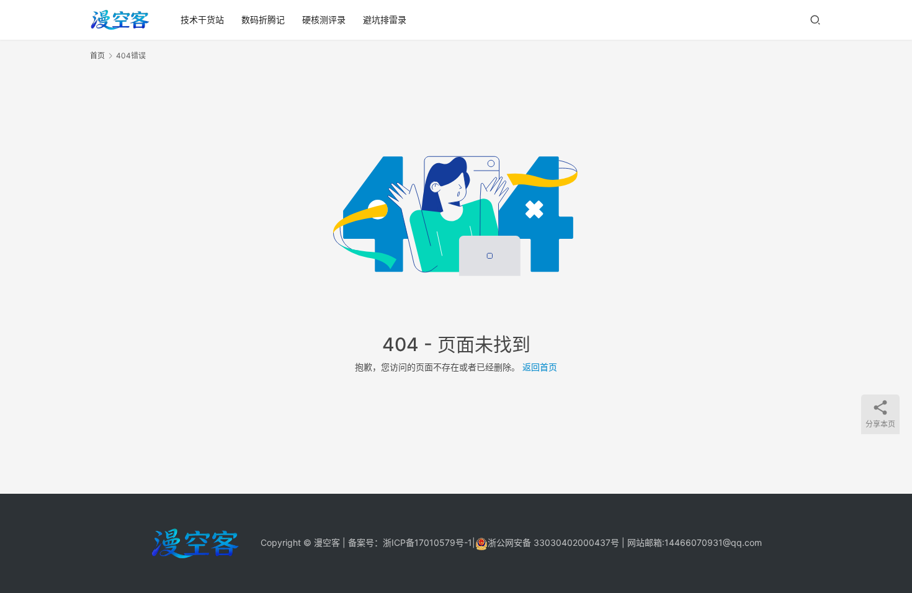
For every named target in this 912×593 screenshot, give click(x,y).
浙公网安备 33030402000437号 (553, 542)
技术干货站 (202, 19)
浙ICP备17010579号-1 (427, 542)
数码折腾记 (263, 19)
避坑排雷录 (384, 19)
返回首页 (539, 367)
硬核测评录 (324, 19)
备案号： (365, 542)
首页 (97, 55)
